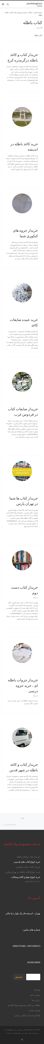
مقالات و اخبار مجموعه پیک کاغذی (20, 12)
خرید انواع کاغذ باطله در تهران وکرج (22, 871)
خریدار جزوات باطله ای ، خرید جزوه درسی (23, 685)
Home (37, 989)
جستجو (18, 977)
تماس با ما (35, 995)
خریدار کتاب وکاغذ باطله (28, 856)
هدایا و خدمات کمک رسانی (27, 1015)
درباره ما (36, 1000)
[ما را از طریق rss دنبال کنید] (22, 1039)
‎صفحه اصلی (38, 12)
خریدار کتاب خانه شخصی (28, 866)
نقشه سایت (34, 1010)
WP (30, 1033)
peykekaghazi (29, 1030)
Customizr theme (11, 1033)
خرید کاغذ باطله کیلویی (32, 881)
